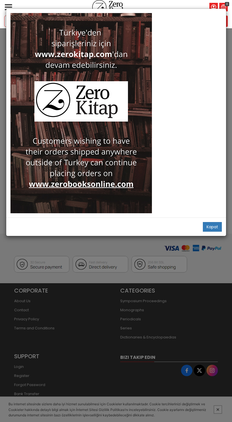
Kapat (212, 227)
